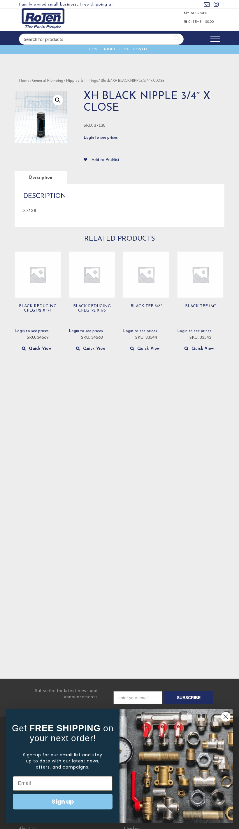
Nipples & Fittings (82, 81)
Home (94, 49)
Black (105, 81)
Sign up (63, 801)
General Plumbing (47, 81)
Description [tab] (40, 177)
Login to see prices (101, 137)
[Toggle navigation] (215, 39)
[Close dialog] (226, 717)
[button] (57, 100)
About (109, 49)
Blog (124, 49)
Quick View (40, 349)
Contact (141, 49)
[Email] (206, 5)
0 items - (192, 22)
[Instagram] (216, 5)
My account (190, 13)
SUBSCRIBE (189, 697)
